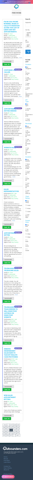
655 (4, 435)
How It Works (8, 468)
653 (15, 432)
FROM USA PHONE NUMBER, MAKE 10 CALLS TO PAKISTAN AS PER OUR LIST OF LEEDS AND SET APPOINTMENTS (12, 26)
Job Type (27, 100)
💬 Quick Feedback (8, 476)
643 (15, 427)
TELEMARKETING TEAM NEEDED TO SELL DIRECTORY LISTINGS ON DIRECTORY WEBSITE (11, 312)
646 (8, 430)
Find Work (7, 460)
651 (8, 432)
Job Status (27, 41)
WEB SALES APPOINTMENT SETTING (10, 397)
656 (8, 435)
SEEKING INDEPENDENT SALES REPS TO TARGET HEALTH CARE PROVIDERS (11, 353)
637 (11, 425)
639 (18, 425)
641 (8, 427)
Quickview (7, 61)
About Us (6, 470)
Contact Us (7, 466)
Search (29, 51)
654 (18, 432)
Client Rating (27, 197)
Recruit (6, 458)
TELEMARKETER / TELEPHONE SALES (11, 269)
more (20, 57)
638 (15, 425)
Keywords (28, 22)
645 (4, 430)
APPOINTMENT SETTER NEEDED (10, 110)
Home (5, 457)
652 (11, 432)
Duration (28, 64)
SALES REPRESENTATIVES (11, 190)
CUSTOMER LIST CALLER (10, 71)
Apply (6, 64)
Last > (18, 435)
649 (18, 430)
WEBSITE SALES (10, 147)
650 (4, 432)
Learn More (7, 462)
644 (18, 427)
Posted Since (27, 221)
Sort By (27, 30)
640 (4, 427)
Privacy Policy (8, 474)
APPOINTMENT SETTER (10, 234)
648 (15, 430)
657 (11, 435)
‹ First (4, 425)
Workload (28, 123)
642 (11, 427)
